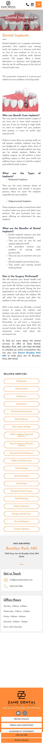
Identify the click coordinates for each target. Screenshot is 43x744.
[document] (21, 372)
